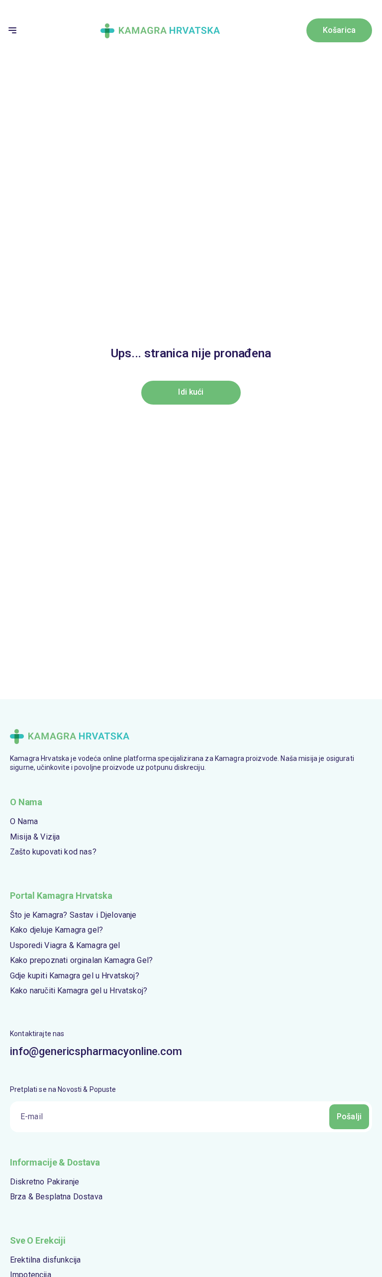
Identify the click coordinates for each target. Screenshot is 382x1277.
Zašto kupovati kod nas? (53, 851)
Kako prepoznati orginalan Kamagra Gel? (81, 960)
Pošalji (349, 1116)
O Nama (24, 821)
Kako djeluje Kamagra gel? (56, 930)
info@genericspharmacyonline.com (96, 1051)
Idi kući (190, 392)
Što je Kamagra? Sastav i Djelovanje (73, 915)
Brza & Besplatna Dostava (56, 1196)
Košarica (339, 30)
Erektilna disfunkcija (45, 1260)
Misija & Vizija (35, 837)
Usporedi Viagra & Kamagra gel (65, 945)
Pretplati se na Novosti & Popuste (63, 1089)
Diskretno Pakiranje (44, 1181)
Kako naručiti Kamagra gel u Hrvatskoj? (78, 990)
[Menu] (12, 30)
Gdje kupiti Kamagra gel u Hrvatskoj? (74, 975)
